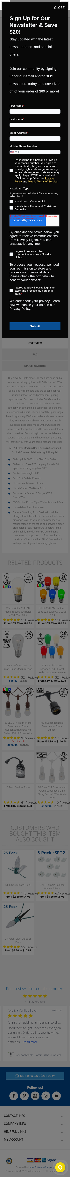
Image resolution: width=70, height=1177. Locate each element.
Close (59, 8)
